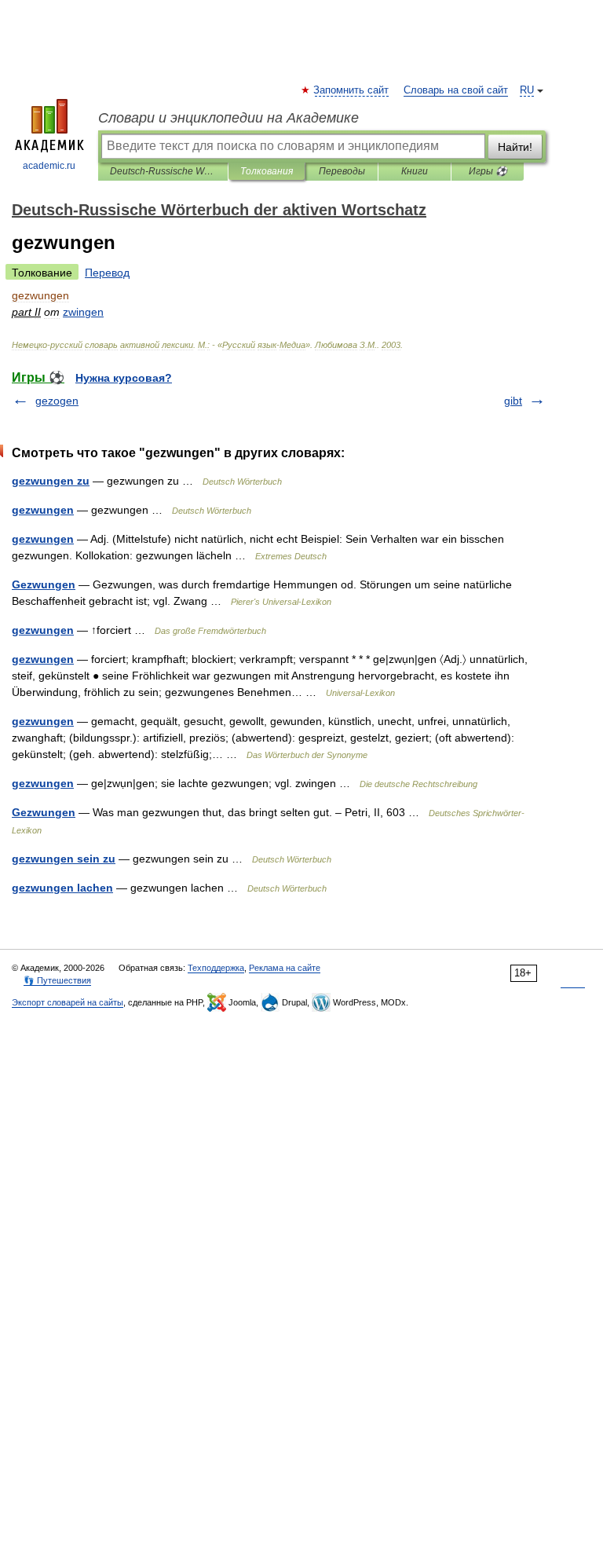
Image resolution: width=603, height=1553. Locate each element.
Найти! (515, 147)
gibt (513, 400)
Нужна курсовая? (123, 378)
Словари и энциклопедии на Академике (228, 118)
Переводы (342, 171)
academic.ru (49, 165)
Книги (414, 171)
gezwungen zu (51, 480)
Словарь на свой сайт (456, 90)
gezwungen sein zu (63, 858)
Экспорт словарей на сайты (67, 1002)
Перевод (107, 272)
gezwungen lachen (62, 887)
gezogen (57, 400)
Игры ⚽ (488, 171)
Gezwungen (43, 584)
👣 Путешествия (57, 980)
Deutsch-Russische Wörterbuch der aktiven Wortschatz (163, 171)
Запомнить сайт (352, 90)
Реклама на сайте (284, 967)
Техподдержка (216, 967)
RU (527, 90)
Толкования (266, 171)
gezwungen (43, 510)
